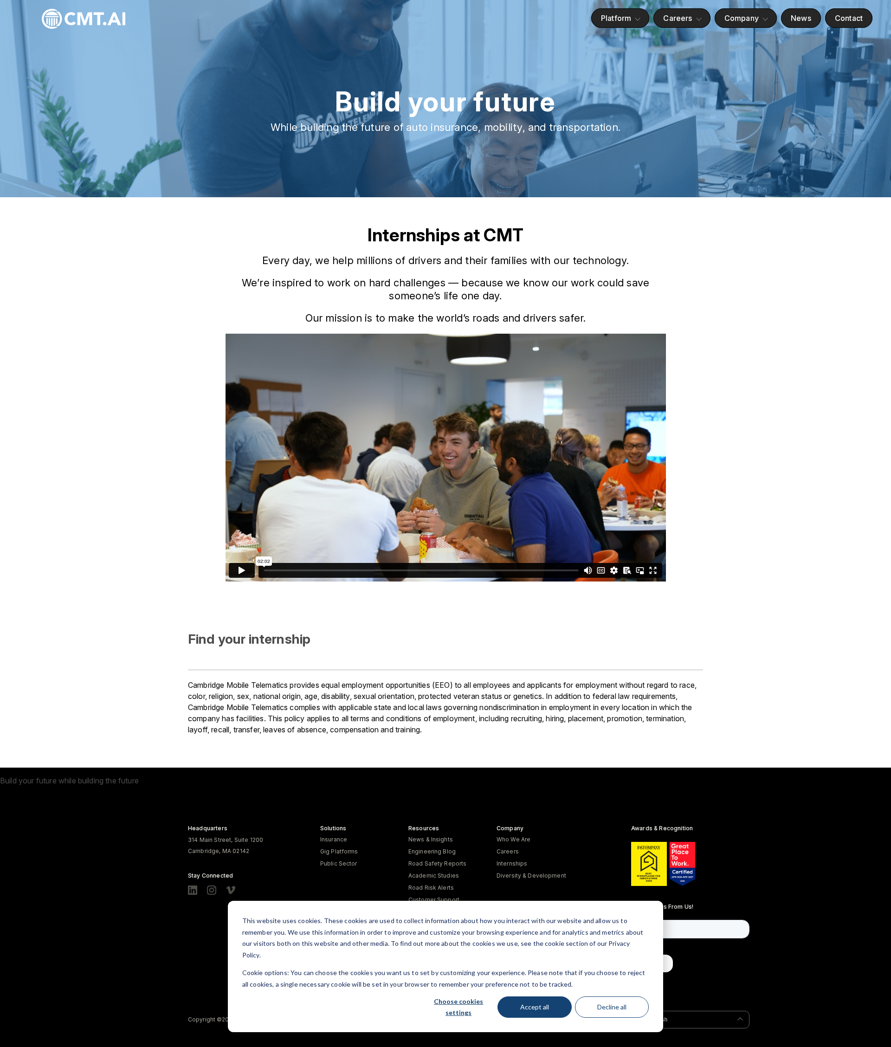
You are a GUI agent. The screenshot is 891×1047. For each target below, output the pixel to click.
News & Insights (430, 839)
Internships (512, 863)
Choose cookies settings (458, 1007)
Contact (849, 18)
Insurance (333, 839)
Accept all (534, 1007)
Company (741, 18)
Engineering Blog (432, 851)
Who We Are (513, 839)
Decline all (611, 1007)
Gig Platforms (339, 851)
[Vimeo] (230, 890)
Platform (616, 18)
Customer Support (433, 899)
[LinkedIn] (192, 890)
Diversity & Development (531, 875)
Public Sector (338, 863)
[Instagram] (211, 890)
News (801, 18)
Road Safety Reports (437, 863)
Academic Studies (433, 875)
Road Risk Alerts (431, 887)
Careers (677, 18)
